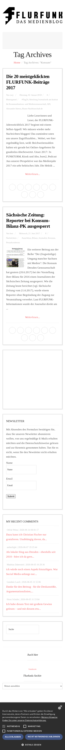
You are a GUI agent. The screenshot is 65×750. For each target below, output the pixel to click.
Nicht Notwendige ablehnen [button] (44, 736)
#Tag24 (25, 100)
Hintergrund (11, 100)
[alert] (32, 726)
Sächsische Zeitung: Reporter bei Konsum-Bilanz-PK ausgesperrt (28, 220)
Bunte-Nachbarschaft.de (32, 109)
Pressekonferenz (13, 242)
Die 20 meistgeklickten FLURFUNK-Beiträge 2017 (28, 82)
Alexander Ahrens (13, 109)
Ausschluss (26, 238)
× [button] (61, 706)
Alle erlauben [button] (13, 736)
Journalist (43, 238)
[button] (4, 726)
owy (12, 95)
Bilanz (35, 238)
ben (11, 233)
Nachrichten (11, 238)
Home (17, 62)
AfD (48, 104)
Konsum (51, 238)
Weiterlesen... (32, 174)
